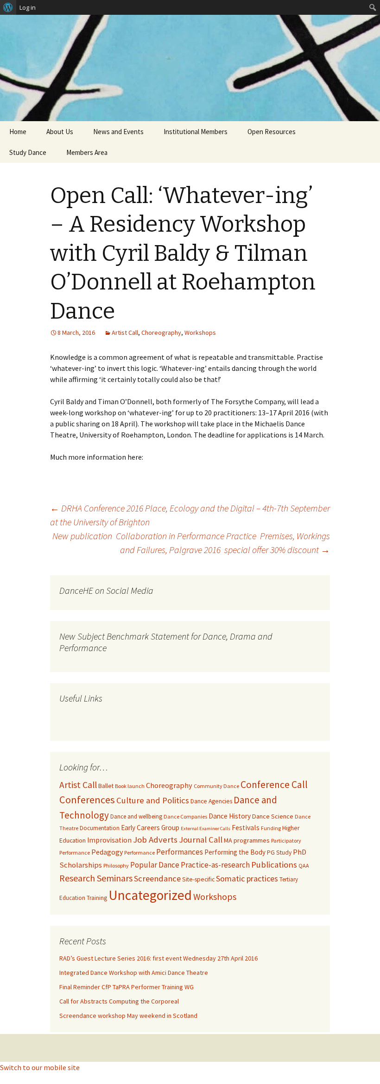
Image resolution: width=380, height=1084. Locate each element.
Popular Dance (154, 865)
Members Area (87, 152)
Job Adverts (155, 839)
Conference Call (274, 784)
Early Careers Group (150, 827)
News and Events (118, 131)
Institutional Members (196, 131)
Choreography (161, 332)
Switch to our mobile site (40, 1067)
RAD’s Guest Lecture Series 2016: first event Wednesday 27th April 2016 (158, 958)
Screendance (157, 878)
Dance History (230, 816)
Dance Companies (185, 816)
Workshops (200, 332)
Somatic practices (247, 878)
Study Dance (27, 152)
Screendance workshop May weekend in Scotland (128, 1015)
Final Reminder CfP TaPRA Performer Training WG (126, 987)
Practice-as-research (215, 865)
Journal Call (200, 839)
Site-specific (198, 879)
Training (97, 898)
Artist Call (125, 332)
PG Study (279, 852)
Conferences (87, 799)
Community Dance (216, 785)
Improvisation (109, 840)
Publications (274, 864)
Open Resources (271, 131)
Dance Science (272, 816)
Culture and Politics (152, 800)
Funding (271, 828)
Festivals (246, 827)
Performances (179, 852)
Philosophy (116, 865)
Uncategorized (150, 895)
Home (17, 131)
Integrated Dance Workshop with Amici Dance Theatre (133, 972)
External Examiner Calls (205, 828)
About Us (59, 131)
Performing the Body (235, 852)
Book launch (130, 785)
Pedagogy (107, 851)
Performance (139, 852)
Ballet (106, 786)
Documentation (100, 828)
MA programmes (247, 840)
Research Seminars (96, 878)
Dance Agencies (211, 801)
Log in (27, 7)
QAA (303, 865)
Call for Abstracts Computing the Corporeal (119, 1001)
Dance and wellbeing (136, 816)
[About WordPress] (8, 7)
